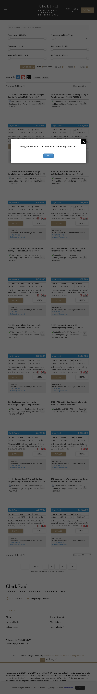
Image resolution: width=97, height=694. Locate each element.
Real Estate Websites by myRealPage (69, 656)
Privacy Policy (48, 656)
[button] (72, 10)
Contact (87, 10)
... (57, 566)
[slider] (9, 38)
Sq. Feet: (60, 55)
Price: (17, 35)
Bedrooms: (16, 46)
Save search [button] (27, 67)
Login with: (10, 77)
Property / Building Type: (62, 35)
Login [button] (45, 77)
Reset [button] (70, 67)
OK (80, 688)
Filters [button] (82, 67)
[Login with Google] (23, 79)
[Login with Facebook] (18, 79)
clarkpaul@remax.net (17, 237)
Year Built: (18, 55)
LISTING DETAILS (15, 223)
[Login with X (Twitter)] (29, 79)
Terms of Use (68, 688)
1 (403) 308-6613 (15, 235)
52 (63, 566)
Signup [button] (37, 77)
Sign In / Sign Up (72, 10)
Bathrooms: (59, 46)
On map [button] (58, 67)
